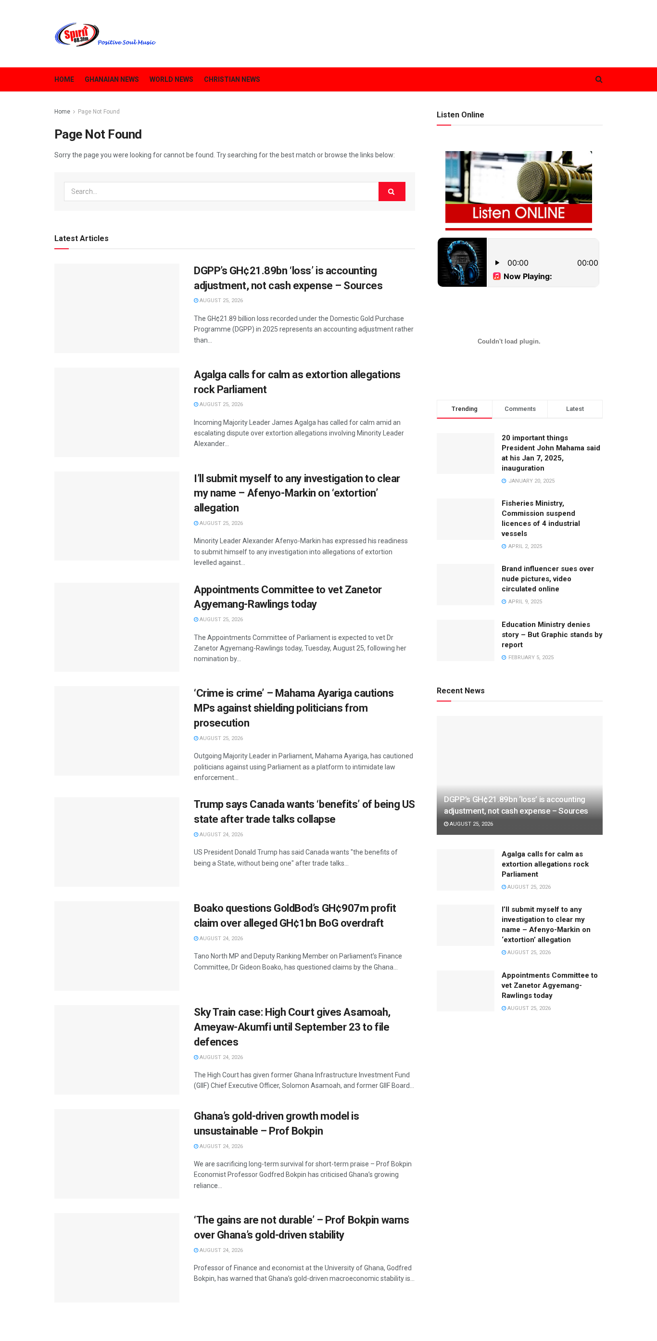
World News (171, 79)
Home (64, 79)
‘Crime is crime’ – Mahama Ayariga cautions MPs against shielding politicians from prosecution (294, 708)
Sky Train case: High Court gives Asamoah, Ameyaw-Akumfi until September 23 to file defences (292, 1027)
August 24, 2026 (220, 834)
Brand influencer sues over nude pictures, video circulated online (548, 578)
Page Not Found (99, 111)
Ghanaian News (112, 79)
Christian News (232, 79)
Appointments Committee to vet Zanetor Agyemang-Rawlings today (550, 985)
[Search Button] (392, 191)
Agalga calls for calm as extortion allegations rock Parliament (545, 864)
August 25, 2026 (220, 300)
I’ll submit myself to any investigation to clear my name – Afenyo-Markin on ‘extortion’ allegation (297, 493)
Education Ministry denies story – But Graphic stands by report (552, 634)
